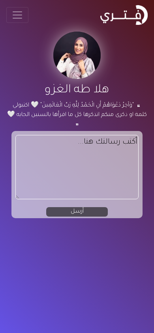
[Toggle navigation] (17, 15)
